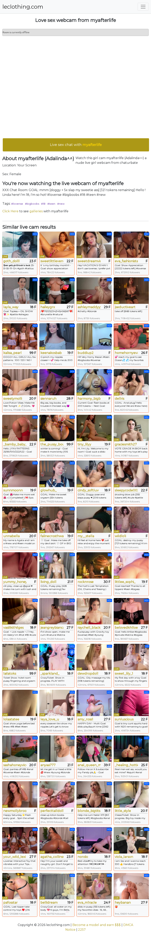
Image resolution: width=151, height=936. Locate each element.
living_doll (48, 582)
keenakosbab (51, 353)
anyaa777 (48, 765)
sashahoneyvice (14, 765)
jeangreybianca (52, 627)
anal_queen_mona (89, 765)
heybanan (123, 902)
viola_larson (124, 857)
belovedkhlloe (126, 627)
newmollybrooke (14, 811)
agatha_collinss (52, 857)
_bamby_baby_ (14, 444)
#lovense (17, 203)
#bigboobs (32, 203)
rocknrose (86, 582)
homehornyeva (126, 353)
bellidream (49, 902)
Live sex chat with (76, 145)
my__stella (86, 536)
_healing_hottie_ (126, 765)
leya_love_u (50, 719)
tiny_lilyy (84, 444)
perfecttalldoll (52, 811)
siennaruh (48, 398)
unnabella (11, 536)
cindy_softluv (88, 490)
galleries (36, 211)
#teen (51, 203)
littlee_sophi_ (125, 582)
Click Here (10, 211)
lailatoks (9, 673)
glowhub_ (49, 490)
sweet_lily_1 (124, 673)
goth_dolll (11, 261)
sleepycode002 (126, 490)
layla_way (10, 307)
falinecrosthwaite (52, 536)
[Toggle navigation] (143, 7)
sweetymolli (12, 398)
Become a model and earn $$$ (96, 925)
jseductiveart (125, 307)
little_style (123, 811)
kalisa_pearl (12, 353)
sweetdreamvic (89, 261)
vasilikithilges (13, 627)
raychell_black (89, 627)
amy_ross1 (85, 719)
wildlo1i (120, 536)
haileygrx (48, 307)
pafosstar (10, 902)
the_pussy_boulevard (52, 444)
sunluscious (124, 719)
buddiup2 (86, 353)
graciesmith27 (126, 444)
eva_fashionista (126, 261)
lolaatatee (11, 719)
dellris (119, 398)
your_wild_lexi (14, 857)
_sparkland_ (50, 673)
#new (60, 203)
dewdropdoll (88, 673)
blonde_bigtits (89, 811)
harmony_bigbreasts (89, 398)
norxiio (83, 857)
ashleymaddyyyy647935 (89, 307)
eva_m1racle (87, 902)
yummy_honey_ (14, 582)
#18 (43, 203)
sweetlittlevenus (52, 261)
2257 (82, 929)
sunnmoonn (13, 490)
